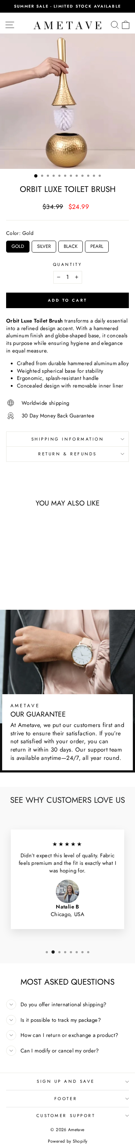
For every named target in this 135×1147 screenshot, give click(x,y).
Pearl (96, 245)
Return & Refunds (67, 454)
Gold (18, 245)
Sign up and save (66, 1081)
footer (65, 1098)
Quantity (67, 264)
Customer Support (65, 1115)
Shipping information (67, 439)
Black (70, 245)
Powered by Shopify (67, 1141)
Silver (44, 245)
